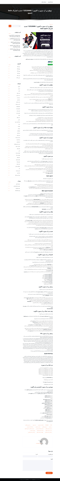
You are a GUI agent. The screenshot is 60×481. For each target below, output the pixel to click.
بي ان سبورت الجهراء (47, 396)
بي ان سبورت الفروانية (50, 392)
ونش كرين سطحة (17, 175)
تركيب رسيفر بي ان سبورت (29, 297)
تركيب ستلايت (30, 180)
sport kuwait (41, 194)
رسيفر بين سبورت (44, 161)
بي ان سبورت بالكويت (47, 404)
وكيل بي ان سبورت (49, 414)
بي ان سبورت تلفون (50, 173)
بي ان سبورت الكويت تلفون (48, 416)
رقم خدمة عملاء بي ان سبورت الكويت (47, 403)
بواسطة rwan (51, 30)
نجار (19, 168)
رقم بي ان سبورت (49, 411)
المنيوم (19, 86)
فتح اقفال (18, 130)
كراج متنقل (18, 148)
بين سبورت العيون (44, 426)
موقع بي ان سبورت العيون (40, 432)
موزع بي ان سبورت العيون (48, 432)
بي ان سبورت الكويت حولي (46, 399)
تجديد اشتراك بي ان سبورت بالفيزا (48, 249)
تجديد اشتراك (40, 248)
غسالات (19, 128)
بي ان (27, 259)
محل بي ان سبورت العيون (40, 430)
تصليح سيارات (18, 108)
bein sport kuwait (50, 308)
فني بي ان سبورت (50, 270)
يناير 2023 (18, 66)
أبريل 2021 (18, 75)
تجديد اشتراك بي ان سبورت (48, 274)
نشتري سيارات (18, 170)
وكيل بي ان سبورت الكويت (41, 393)
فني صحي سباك (18, 137)
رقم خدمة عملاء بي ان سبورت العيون (29, 428)
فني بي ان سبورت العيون (49, 430)
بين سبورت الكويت (47, 409)
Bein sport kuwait (37, 199)
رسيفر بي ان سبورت (44, 227)
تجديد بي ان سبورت (49, 279)
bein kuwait (44, 209)
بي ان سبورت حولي (49, 417)
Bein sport (42, 203)
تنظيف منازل (18, 113)
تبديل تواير (18, 99)
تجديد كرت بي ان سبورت (48, 281)
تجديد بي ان (50, 280)
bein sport (49, 268)
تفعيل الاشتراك (49, 264)
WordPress (27, 479)
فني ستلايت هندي (32, 186)
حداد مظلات (18, 117)
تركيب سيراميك (18, 104)
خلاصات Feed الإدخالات (17, 186)
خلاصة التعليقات (18, 188)
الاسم (37, 454)
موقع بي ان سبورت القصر (29, 59)
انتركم (19, 88)
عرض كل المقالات (39, 443)
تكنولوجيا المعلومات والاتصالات (39, 420)
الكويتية (31, 393)
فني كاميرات (18, 139)
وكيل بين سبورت (50, 170)
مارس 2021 (18, 77)
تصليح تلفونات (18, 106)
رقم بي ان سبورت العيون (49, 428)
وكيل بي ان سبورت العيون (31, 432)
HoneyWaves (33, 479)
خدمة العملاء (25, 316)
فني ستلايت (49, 99)
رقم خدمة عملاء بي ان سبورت (39, 428)
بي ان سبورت (51, 24)
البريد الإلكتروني (50, 454)
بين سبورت (36, 228)
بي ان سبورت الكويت (29, 389)
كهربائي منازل (18, 155)
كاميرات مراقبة (18, 146)
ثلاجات (19, 115)
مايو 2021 (18, 73)
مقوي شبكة (18, 161)
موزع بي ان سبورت (32, 430)
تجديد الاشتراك (48, 247)
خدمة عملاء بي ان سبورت (44, 316)
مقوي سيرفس (18, 159)
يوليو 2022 (18, 68)
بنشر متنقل (18, 93)
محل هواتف (18, 157)
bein (27, 298)
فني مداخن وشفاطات (17, 144)
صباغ (19, 124)
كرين (19, 150)
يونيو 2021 (18, 71)
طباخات (19, 126)
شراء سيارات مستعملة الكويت (47, 329)
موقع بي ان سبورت (36, 82)
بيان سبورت (50, 421)
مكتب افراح (18, 164)
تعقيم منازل (18, 110)
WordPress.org (17, 190)
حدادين (19, 119)
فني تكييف (18, 133)
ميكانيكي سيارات (17, 166)
